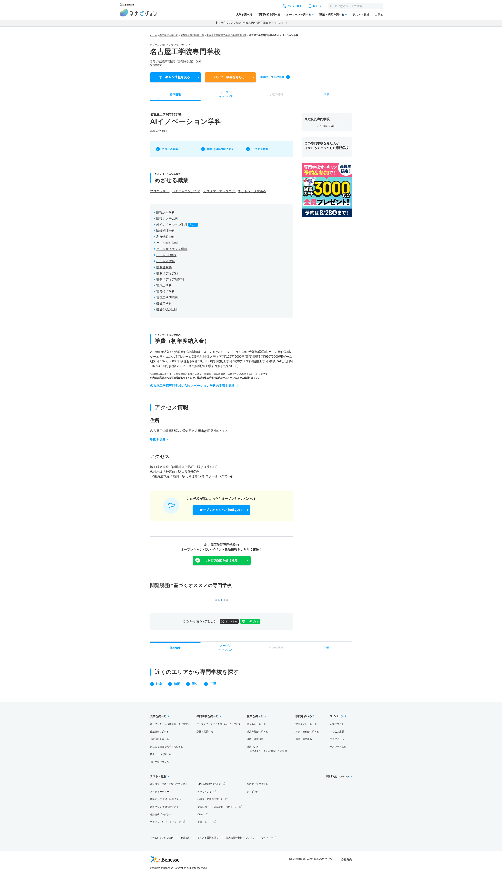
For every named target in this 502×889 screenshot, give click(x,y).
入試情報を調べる (159, 739)
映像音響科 (164, 267)
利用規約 (185, 837)
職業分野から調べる (257, 731)
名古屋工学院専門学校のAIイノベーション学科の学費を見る (192, 385)
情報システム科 (167, 218)
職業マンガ (268, 748)
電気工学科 (164, 285)
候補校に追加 (272, 77)
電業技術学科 (165, 291)
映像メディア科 (167, 273)
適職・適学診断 (255, 739)
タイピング (252, 791)
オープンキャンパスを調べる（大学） (170, 724)
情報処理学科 (165, 230)
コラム (379, 14)
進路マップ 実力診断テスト (164, 807)
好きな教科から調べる (307, 731)
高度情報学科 (165, 237)
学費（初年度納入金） (220, 149)
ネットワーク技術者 (252, 191)
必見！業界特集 (204, 731)
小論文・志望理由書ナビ (210, 799)
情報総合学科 (165, 212)
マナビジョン (138, 12)
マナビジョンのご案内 (162, 837)
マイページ (337, 716)
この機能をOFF (326, 125)
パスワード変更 (338, 746)
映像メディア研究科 (170, 279)
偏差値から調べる (159, 731)
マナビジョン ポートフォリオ (165, 822)
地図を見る (158, 439)
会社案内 (346, 859)
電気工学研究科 (167, 297)
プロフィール (337, 739)
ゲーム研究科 (165, 261)
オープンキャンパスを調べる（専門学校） (218, 724)
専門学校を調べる (269, 14)
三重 (213, 684)
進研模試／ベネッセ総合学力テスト (169, 784)
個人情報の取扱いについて (240, 837)
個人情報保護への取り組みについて (311, 859)
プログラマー (159, 191)
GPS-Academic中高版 (209, 784)
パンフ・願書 (229, 77)
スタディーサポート (160, 791)
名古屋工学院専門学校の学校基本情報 (226, 35)
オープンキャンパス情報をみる (222, 510)
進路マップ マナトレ (257, 784)
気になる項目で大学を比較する (166, 746)
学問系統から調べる (306, 724)
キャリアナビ (204, 791)
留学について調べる (160, 754)
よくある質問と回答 (208, 837)
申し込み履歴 (337, 731)
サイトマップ (268, 837)
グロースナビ (204, 822)
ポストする (231, 621)
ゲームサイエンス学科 (171, 249)
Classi (200, 814)
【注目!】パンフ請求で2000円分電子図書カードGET (249, 22)
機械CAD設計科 (167, 309)
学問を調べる (304, 716)
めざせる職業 (170, 149)
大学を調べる (244, 14)
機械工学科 (164, 303)
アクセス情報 (260, 149)
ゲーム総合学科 (167, 243)
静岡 (177, 684)
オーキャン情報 (174, 77)
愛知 (195, 684)
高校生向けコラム (159, 762)
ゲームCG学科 (166, 255)
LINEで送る (252, 621)
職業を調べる (255, 716)
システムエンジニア (186, 191)
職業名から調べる (256, 724)
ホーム (153, 35)
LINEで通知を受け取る (222, 560)
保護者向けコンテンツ (337, 776)
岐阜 (159, 684)
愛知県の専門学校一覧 (192, 35)
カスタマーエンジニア (219, 191)
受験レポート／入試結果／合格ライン (217, 807)
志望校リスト (337, 724)
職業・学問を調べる (331, 14)
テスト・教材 (361, 14)
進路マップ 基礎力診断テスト (165, 799)
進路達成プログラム (160, 814)
